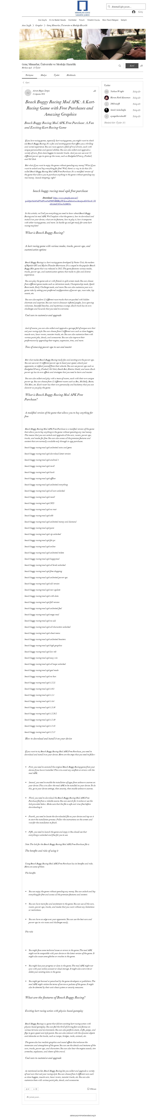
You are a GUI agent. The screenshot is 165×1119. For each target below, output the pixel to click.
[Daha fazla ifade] (35, 1089)
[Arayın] (119, 65)
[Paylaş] (94, 90)
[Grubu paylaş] (141, 65)
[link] (29, 75)
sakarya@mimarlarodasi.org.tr (83, 1115)
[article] (60, 595)
